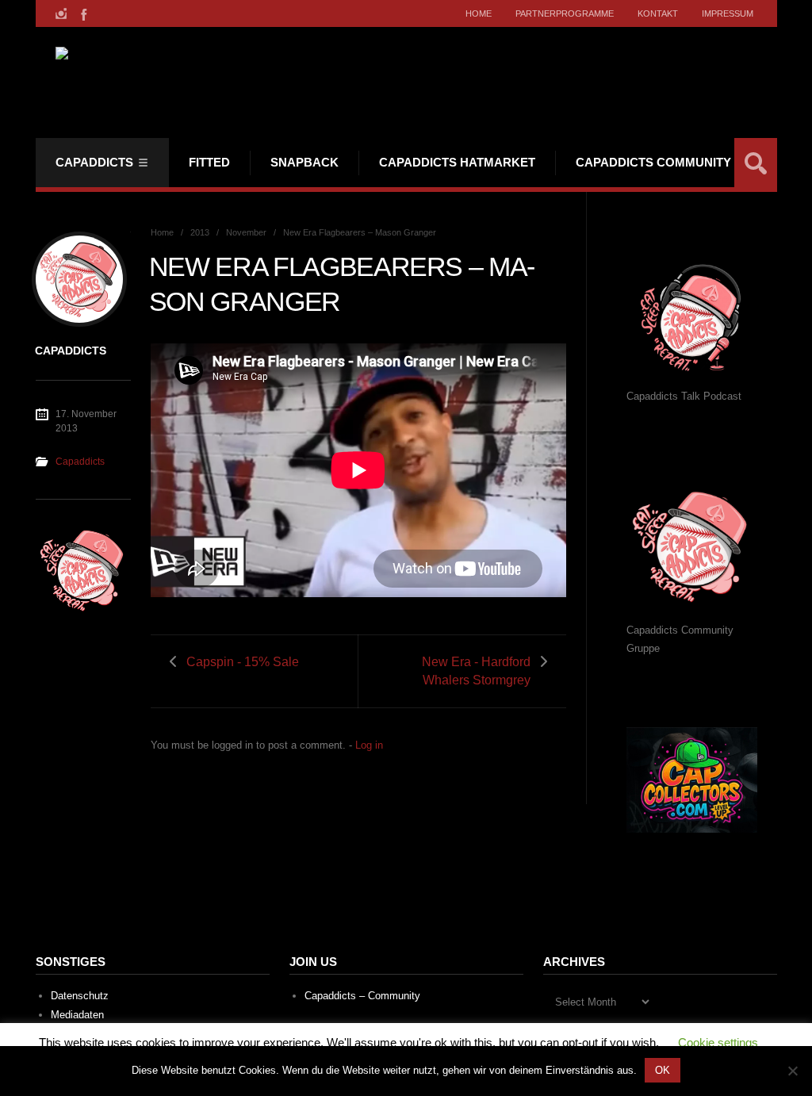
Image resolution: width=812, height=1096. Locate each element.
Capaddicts (94, 162)
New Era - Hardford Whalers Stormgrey (476, 671)
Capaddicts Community (653, 162)
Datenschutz (80, 996)
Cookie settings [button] (718, 1042)
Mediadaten (77, 1015)
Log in (369, 745)
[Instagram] (61, 13)
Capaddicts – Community (362, 996)
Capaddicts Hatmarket (457, 162)
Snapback (304, 162)
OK (662, 1070)
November (246, 232)
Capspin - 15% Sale (242, 662)
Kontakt (658, 13)
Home (478, 13)
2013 (199, 232)
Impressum (727, 13)
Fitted (209, 162)
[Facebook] (82, 13)
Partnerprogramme (564, 13)
